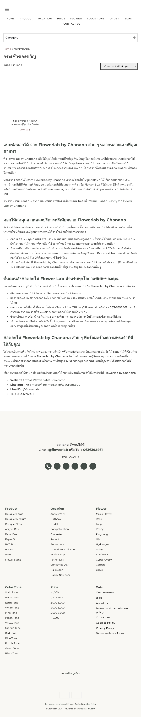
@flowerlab (58, 450)
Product (26, 18)
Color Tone (96, 18)
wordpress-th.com (86, 709)
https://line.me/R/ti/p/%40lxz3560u (55, 384)
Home (11, 18)
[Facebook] (125, 8)
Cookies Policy (89, 704)
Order (114, 18)
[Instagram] (130, 8)
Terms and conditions (55, 704)
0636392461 (93, 450)
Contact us (71, 23)
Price (61, 18)
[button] (6, 10)
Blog (128, 18)
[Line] (136, 8)
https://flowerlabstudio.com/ (45, 380)
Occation (45, 18)
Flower (76, 18)
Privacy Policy (74, 704)
